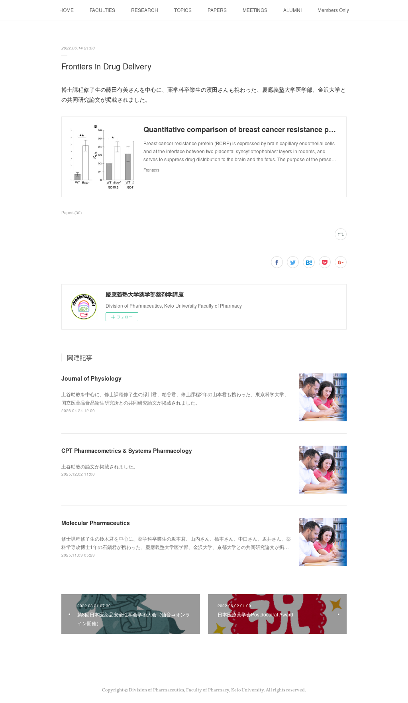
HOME (66, 9)
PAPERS (217, 9)
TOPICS (183, 9)
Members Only (333, 9)
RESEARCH (144, 9)
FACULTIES (102, 9)
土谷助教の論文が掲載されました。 (99, 466)
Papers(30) (71, 212)
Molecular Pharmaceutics (95, 523)
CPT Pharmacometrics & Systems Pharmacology (126, 450)
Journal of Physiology (91, 378)
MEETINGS (255, 9)
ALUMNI (292, 9)
